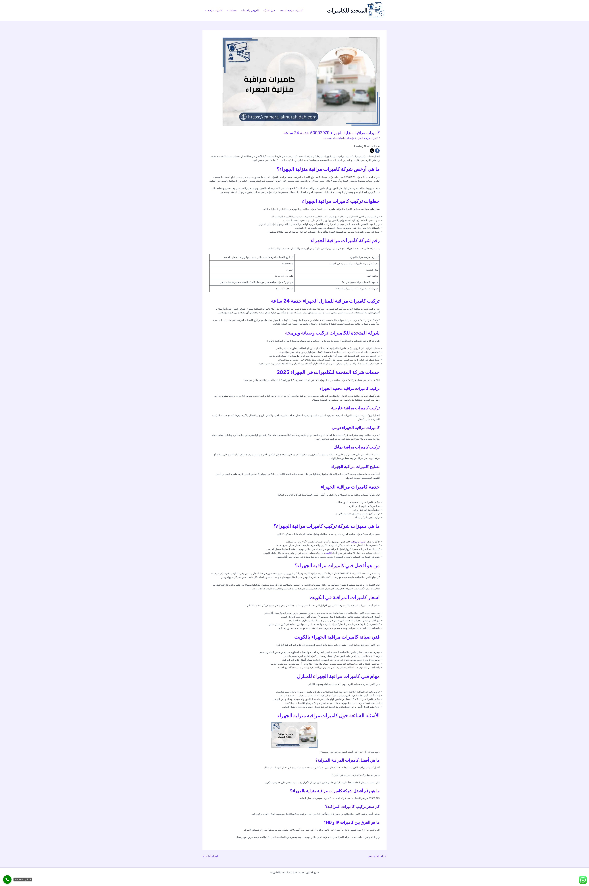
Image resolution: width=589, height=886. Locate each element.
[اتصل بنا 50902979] (7, 879)
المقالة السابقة (377, 856)
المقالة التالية (211, 856)
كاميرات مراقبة (215, 10)
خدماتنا (233, 10)
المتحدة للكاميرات (347, 10)
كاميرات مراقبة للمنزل (367, 138)
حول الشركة (269, 10)
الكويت (328, 553)
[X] (372, 150)
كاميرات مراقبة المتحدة (291, 10)
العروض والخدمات (250, 10)
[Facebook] (377, 150)
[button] (228, 10)
